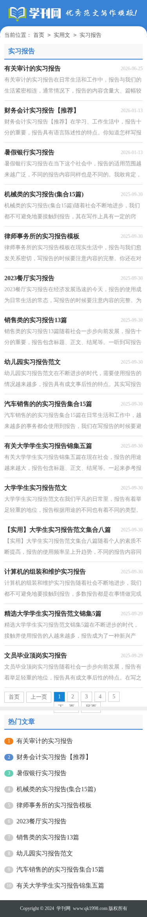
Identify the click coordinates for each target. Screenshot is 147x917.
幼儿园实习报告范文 (44, 853)
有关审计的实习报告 (44, 741)
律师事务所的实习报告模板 (54, 805)
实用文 (62, 35)
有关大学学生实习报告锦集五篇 (60, 885)
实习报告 (91, 35)
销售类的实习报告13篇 (47, 837)
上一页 (39, 697)
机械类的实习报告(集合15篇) (56, 789)
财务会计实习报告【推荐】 (54, 757)
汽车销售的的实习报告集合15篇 (60, 869)
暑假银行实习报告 (41, 773)
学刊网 (63, 908)
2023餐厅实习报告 (41, 821)
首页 (38, 35)
